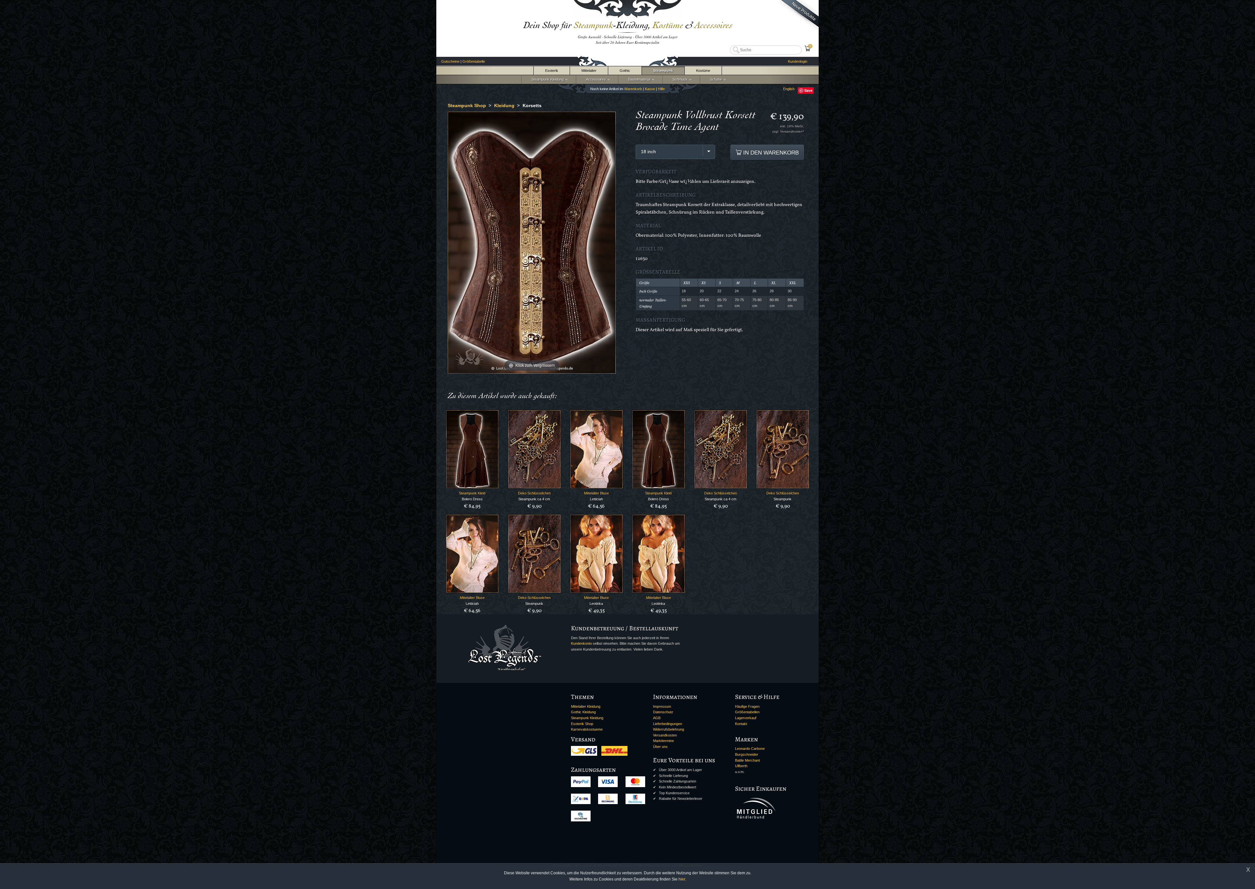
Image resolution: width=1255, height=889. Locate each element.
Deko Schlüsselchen (534, 493)
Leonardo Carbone (750, 749)
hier (681, 879)
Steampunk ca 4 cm (534, 499)
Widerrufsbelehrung (668, 729)
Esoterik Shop (582, 724)
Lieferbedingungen (667, 724)
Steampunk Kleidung (546, 79)
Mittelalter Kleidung (585, 706)
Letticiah (596, 499)
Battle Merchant (747, 760)
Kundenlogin (797, 61)
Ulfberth (741, 766)
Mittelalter (588, 71)
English (789, 89)
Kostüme (703, 71)
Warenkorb (633, 89)
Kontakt (741, 724)
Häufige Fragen (747, 706)
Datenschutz (663, 712)
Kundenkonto (581, 643)
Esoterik (551, 71)
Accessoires (595, 79)
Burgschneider (746, 754)
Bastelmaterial (638, 79)
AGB (657, 718)
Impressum (662, 706)
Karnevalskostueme (587, 729)
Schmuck (679, 79)
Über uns (660, 747)
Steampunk (663, 71)
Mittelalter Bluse (596, 493)
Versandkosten (665, 735)
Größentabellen (747, 712)
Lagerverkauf (745, 718)
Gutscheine (450, 61)
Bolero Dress (472, 499)
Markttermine (663, 741)
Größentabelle (473, 61)
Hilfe (661, 89)
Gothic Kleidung (583, 712)
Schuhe (715, 79)
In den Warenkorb (770, 152)
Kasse (650, 89)
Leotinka (596, 604)
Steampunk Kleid (472, 493)
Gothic (625, 71)
